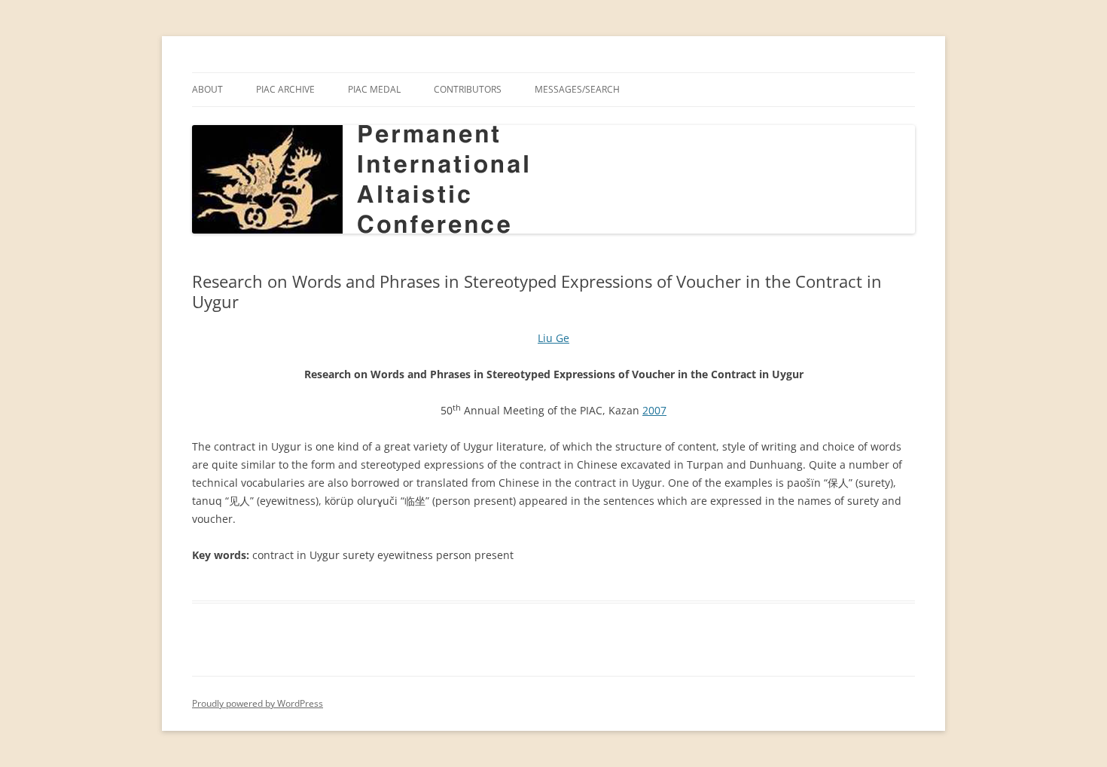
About (207, 89)
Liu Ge (553, 338)
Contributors (468, 89)
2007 (654, 410)
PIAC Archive (285, 89)
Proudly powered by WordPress (257, 703)
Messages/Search (577, 89)
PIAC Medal (374, 89)
